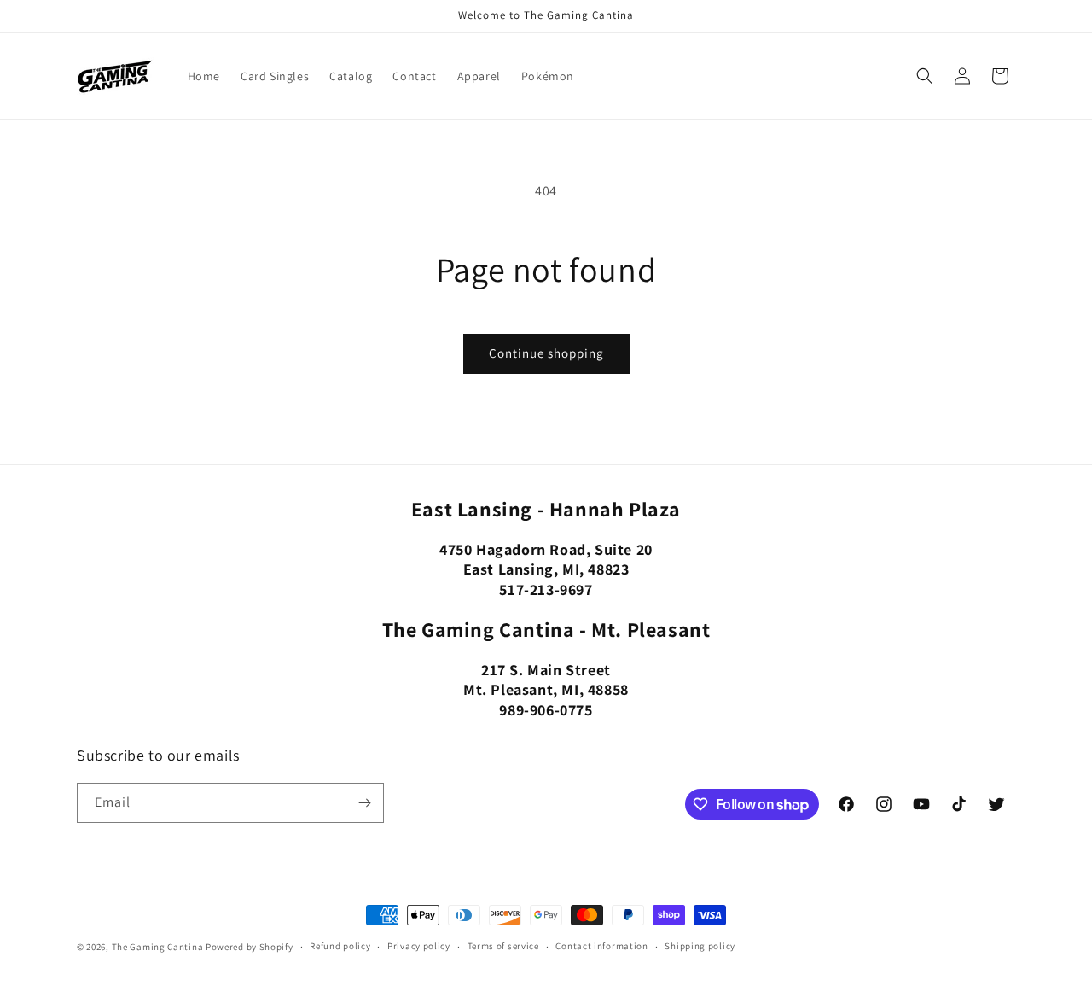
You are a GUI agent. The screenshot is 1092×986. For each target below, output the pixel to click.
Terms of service (503, 946)
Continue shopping (546, 353)
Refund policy (340, 946)
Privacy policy (418, 946)
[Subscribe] (364, 803)
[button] (925, 76)
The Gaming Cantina (158, 947)
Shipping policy (700, 946)
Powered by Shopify (249, 947)
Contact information (601, 946)
